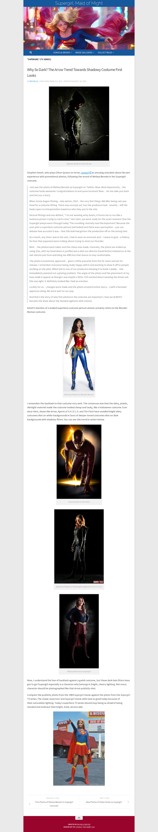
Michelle (34, 81)
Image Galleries (83, 52)
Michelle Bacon (83, 824)
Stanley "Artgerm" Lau (85, 827)
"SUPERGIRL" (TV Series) (39, 59)
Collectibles (105, 52)
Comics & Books (61, 52)
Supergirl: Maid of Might (79, 3)
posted (85, 172)
